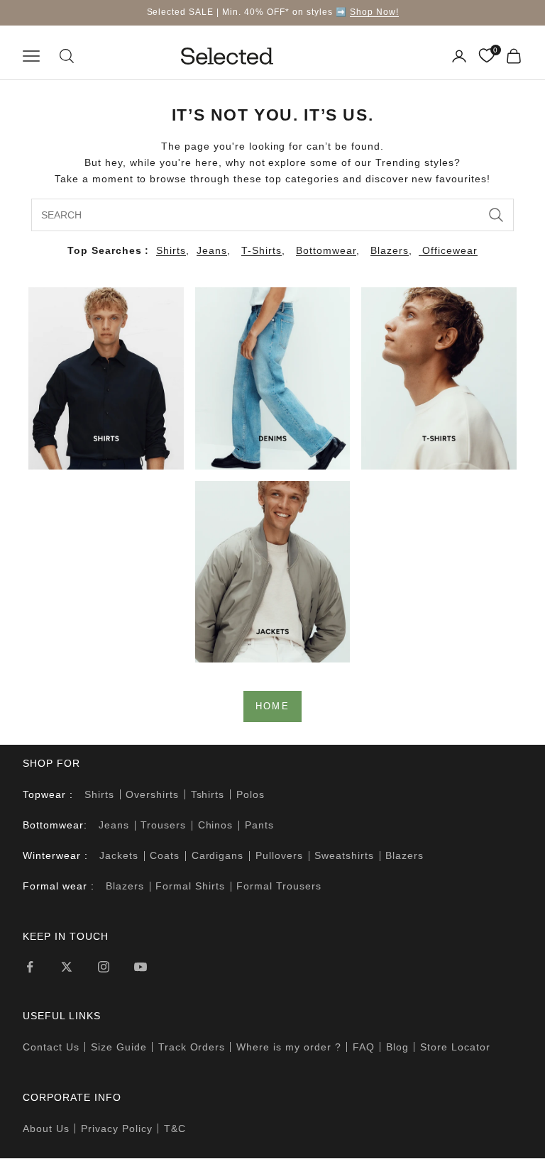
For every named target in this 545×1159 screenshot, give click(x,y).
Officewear (448, 250)
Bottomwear (326, 250)
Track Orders (192, 1047)
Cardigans (218, 855)
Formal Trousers (278, 886)
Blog (397, 1047)
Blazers (389, 250)
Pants (259, 825)
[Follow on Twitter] (67, 967)
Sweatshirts (344, 855)
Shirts (171, 250)
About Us (46, 1128)
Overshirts (152, 794)
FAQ (364, 1047)
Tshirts (208, 794)
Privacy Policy (117, 1128)
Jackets (118, 855)
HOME (272, 706)
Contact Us (51, 1047)
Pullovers (279, 855)
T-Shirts (261, 250)
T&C (175, 1128)
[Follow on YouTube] (140, 967)
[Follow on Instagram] (104, 967)
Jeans (212, 250)
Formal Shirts (190, 886)
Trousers (163, 825)
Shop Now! (374, 12)
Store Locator (455, 1047)
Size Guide (119, 1047)
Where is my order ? (288, 1047)
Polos (250, 794)
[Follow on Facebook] (30, 967)
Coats (165, 855)
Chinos (215, 825)
